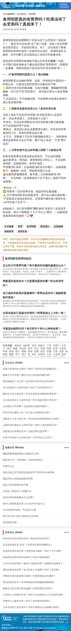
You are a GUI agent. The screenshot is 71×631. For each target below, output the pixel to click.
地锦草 (26, 345)
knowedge (38, 628)
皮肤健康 (58, 226)
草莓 (30, 351)
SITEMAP (64, 7)
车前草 (62, 348)
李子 (17, 354)
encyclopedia (50, 628)
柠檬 (49, 351)
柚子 (34, 354)
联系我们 (64, 4)
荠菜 (42, 348)
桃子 (24, 354)
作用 (53, 51)
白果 (55, 348)
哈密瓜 (41, 354)
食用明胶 (31, 226)
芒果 (55, 351)
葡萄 (24, 351)
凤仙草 (22, 348)
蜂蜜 (15, 348)
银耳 (30, 348)
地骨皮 (18, 345)
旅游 (26, 628)
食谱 (19, 174)
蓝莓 (36, 351)
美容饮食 (22, 231)
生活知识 (30, 5)
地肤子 (41, 345)
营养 (24, 40)
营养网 (32, 14)
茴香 (49, 348)
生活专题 (19, 5)
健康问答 (40, 5)
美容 (31, 628)
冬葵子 (56, 345)
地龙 (34, 345)
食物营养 (9, 231)
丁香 (49, 345)
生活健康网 (8, 14)
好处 (35, 108)
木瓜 (49, 354)
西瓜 (42, 351)
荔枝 (64, 354)
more (66, 363)
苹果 (5, 351)
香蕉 (11, 351)
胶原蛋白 (45, 226)
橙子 (17, 351)
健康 (53, 61)
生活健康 (9, 226)
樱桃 (11, 354)
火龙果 (56, 354)
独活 (9, 348)
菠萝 (61, 351)
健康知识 (5, 628)
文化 (21, 628)
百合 (36, 348)
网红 (36, 208)
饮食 (53, 54)
